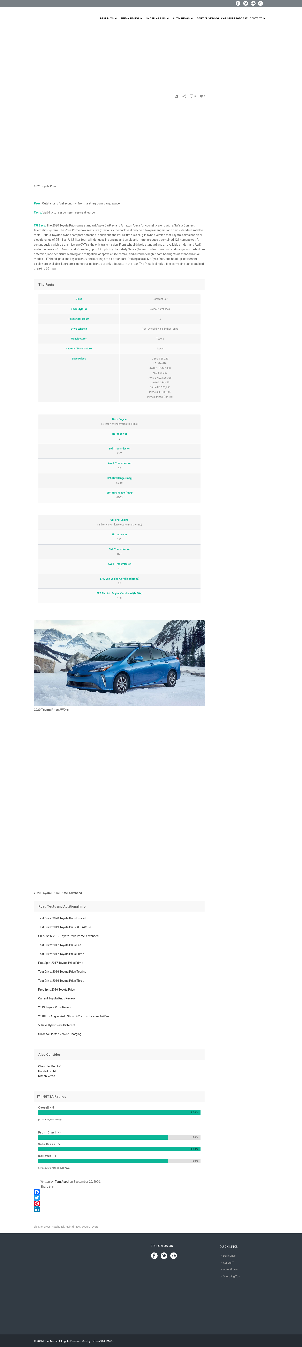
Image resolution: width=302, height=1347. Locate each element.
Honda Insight (47, 1071)
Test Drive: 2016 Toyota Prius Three (61, 980)
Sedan (85, 1226)
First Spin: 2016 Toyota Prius (56, 989)
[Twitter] (119, 1198)
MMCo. (110, 1341)
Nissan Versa (46, 1076)
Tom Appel (62, 1181)
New (77, 1226)
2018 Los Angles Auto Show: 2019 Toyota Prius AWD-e (73, 1016)
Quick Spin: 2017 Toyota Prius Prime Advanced (68, 936)
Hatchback (58, 1226)
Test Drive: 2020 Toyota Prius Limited (62, 918)
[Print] (176, 96)
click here (64, 1168)
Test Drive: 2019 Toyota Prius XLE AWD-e (64, 927)
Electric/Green (42, 1226)
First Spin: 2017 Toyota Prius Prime (60, 962)
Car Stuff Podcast (234, 18)
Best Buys (107, 18)
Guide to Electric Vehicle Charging (59, 1034)
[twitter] (164, 1255)
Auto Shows (181, 18)
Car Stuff (228, 1262)
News (47, 58)
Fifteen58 (97, 1341)
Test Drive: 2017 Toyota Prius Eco (59, 945)
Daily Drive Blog (208, 18)
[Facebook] (119, 1192)
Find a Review (130, 18)
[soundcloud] (173, 1255)
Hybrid (70, 1226)
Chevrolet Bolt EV (49, 1066)
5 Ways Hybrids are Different (56, 1025)
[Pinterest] (119, 1203)
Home (37, 58)
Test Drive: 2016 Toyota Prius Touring (62, 971)
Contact (256, 18)
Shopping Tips (156, 18)
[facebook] (154, 1255)
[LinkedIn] (119, 1209)
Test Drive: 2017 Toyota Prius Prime (61, 954)
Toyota (94, 1226)
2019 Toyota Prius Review (55, 1007)
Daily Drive (229, 1255)
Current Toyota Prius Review (56, 998)
